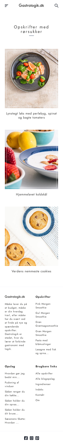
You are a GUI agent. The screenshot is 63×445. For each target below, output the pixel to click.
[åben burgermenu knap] (6, 5)
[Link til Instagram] (32, 438)
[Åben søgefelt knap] (56, 5)
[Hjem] (31, 6)
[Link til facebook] (26, 438)
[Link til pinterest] (37, 438)
